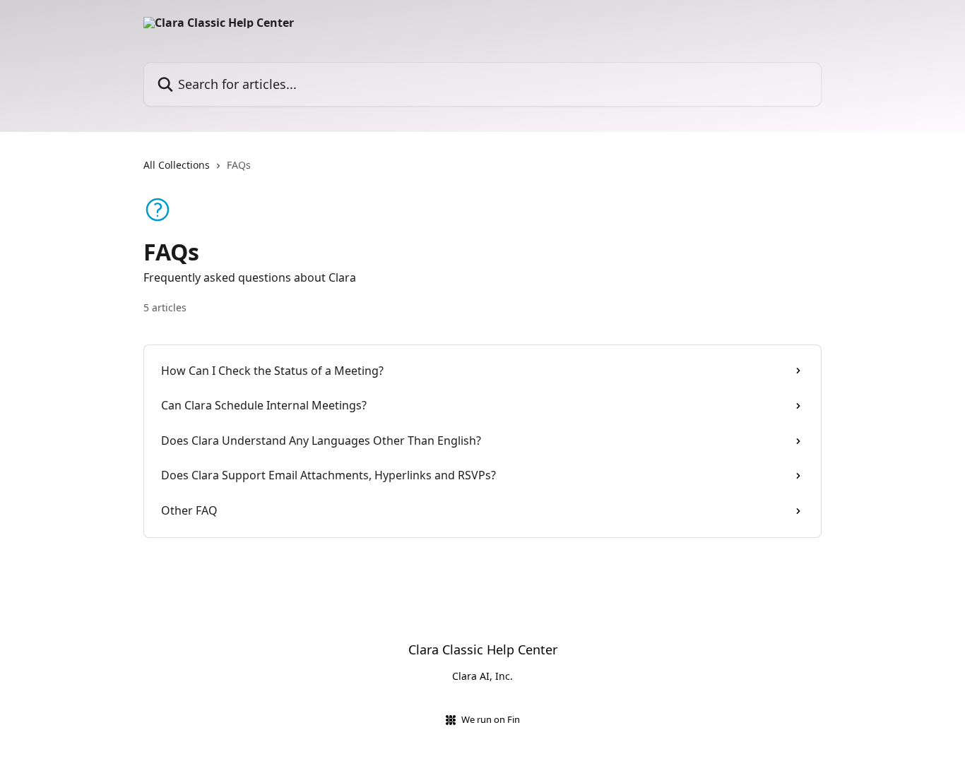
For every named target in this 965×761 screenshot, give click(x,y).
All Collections (176, 165)
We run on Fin (490, 719)
